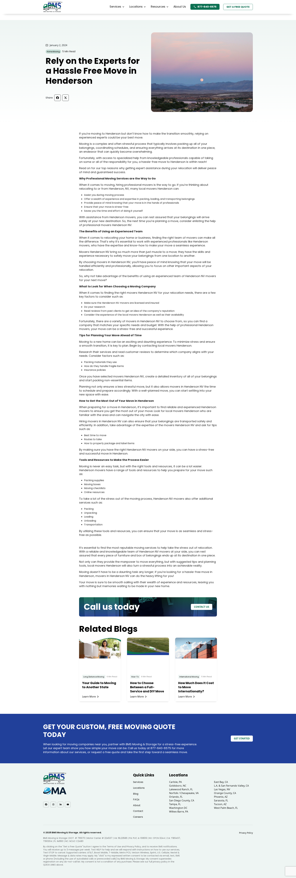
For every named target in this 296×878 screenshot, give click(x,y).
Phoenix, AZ (221, 796)
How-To (135, 676)
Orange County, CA (225, 793)
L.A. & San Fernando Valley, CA (231, 785)
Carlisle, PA (175, 782)
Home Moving (53, 51)
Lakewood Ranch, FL (181, 789)
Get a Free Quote (238, 7)
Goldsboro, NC (177, 785)
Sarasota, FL (221, 800)
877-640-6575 (206, 6)
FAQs (136, 799)
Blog (135, 794)
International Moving (189, 676)
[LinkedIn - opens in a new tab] (60, 804)
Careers (138, 817)
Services (115, 6)
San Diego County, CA (181, 800)
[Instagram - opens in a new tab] (53, 804)
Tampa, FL (175, 804)
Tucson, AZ (220, 804)
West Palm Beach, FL (226, 808)
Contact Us (201, 607)
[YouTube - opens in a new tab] (67, 804)
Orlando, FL (176, 796)
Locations (136, 6)
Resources (158, 6)
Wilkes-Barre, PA (178, 811)
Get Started (242, 738)
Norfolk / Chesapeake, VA (184, 793)
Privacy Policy (246, 832)
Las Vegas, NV (222, 789)
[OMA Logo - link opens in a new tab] (54, 790)
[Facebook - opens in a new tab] (46, 804)
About (136, 805)
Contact (138, 811)
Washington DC (178, 808)
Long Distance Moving (93, 676)
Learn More (89, 696)
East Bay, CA (221, 782)
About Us (179, 6)
